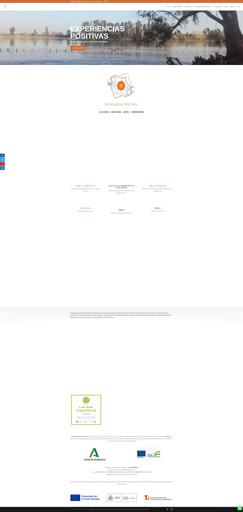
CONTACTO (233, 6)
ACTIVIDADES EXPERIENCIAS (202, 6)
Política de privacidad (120, 509)
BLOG (226, 6)
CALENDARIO (188, 6)
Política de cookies (143, 509)
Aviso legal (131, 509)
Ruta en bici (85, 208)
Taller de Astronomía (157, 186)
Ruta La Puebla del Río (85, 186)
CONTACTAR (77, 48)
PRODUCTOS (218, 6)
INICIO (168, 6)
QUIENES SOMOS (177, 6)
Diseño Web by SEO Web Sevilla (101, 509)
